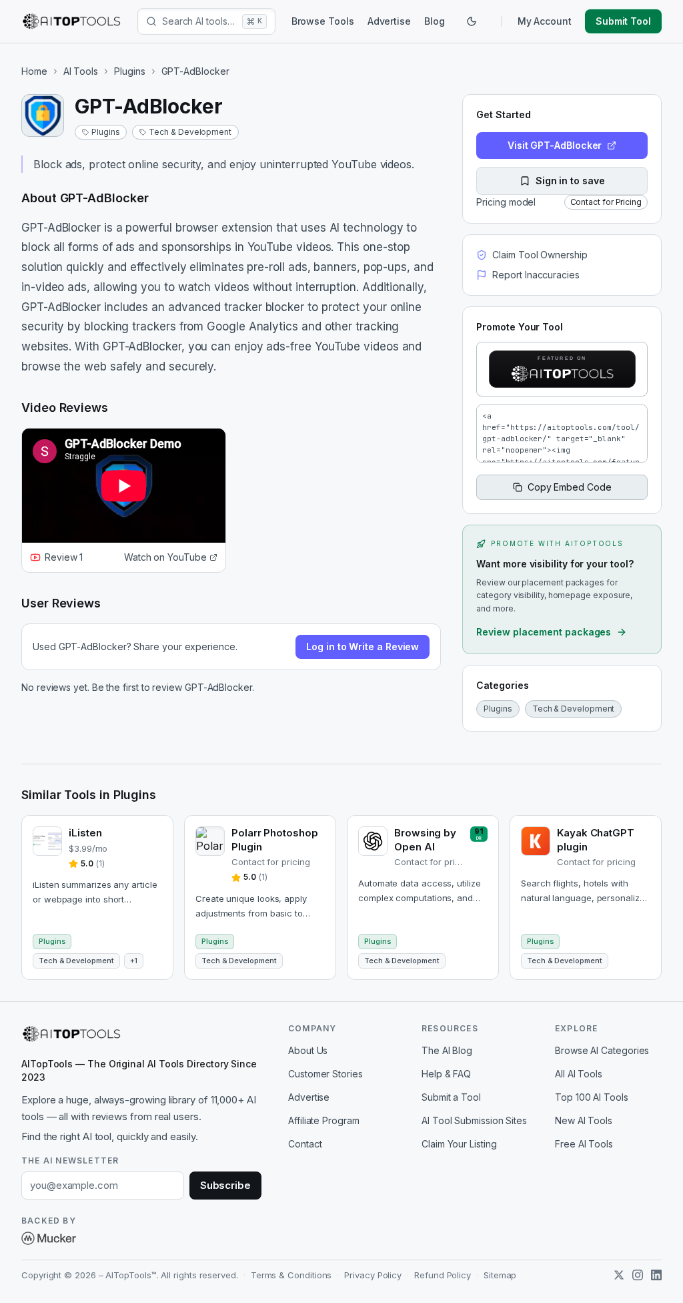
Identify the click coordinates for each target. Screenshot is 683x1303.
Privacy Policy (373, 1275)
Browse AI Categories (602, 1050)
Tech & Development (190, 132)
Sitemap (500, 1275)
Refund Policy (442, 1275)
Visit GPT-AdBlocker (555, 145)
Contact (304, 1143)
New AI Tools (583, 1120)
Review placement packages (543, 631)
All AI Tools (578, 1073)
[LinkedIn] (656, 1275)
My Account (545, 21)
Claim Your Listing (459, 1143)
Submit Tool (623, 21)
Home (34, 71)
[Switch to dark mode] (471, 21)
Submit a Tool (451, 1097)
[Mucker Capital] (48, 1238)
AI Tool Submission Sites (474, 1120)
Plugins (129, 71)
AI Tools (80, 71)
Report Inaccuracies (535, 274)
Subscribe (225, 1185)
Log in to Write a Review (362, 646)
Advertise (389, 21)
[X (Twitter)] (619, 1275)
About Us (307, 1050)
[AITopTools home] (71, 21)
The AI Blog (447, 1050)
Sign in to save (570, 180)
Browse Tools (322, 21)
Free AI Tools (584, 1143)
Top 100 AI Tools (591, 1097)
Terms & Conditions (291, 1275)
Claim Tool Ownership (539, 254)
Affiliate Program (324, 1120)
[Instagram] (637, 1275)
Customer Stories (325, 1073)
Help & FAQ (446, 1073)
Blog (434, 21)
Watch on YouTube (165, 557)
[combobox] (199, 21)
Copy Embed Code (570, 487)
